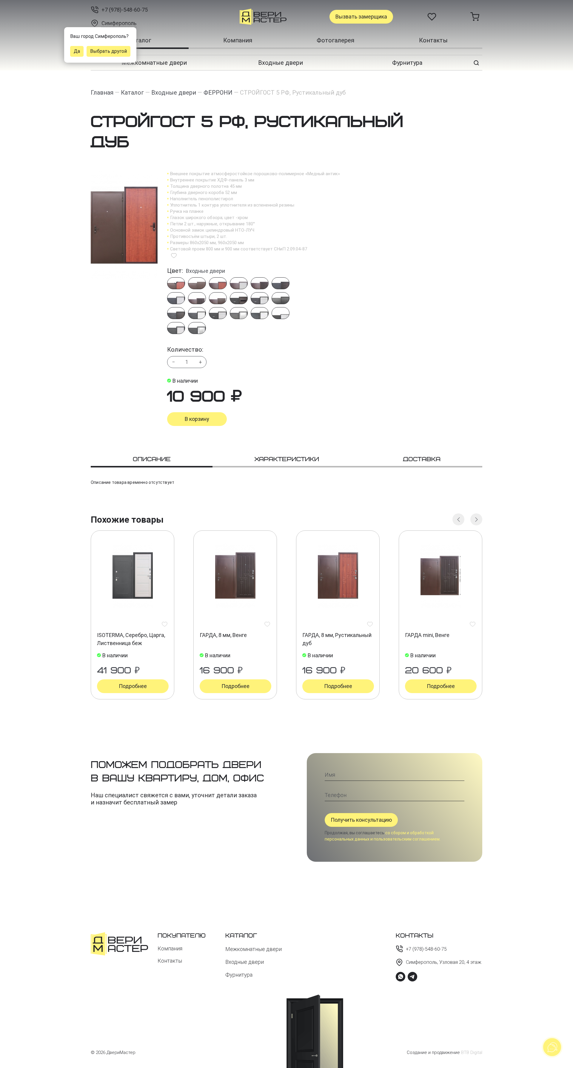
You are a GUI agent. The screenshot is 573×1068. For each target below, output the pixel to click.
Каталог (139, 40)
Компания (237, 40)
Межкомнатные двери (154, 62)
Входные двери (280, 62)
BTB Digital (471, 1052)
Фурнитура (407, 62)
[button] (458, 519)
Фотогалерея (335, 40)
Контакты (433, 40)
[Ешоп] (241, 17)
